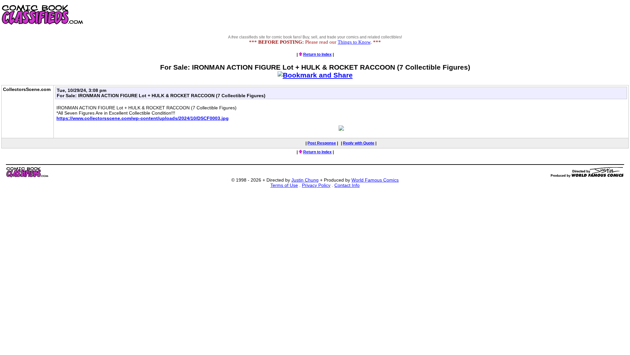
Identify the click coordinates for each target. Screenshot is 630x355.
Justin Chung (305, 180)
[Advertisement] (510, 15)
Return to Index (317, 54)
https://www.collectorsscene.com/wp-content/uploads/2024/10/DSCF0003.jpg (142, 118)
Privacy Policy (316, 185)
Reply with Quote (358, 143)
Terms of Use (284, 185)
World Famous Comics (375, 180)
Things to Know (354, 42)
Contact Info (347, 185)
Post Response (321, 143)
